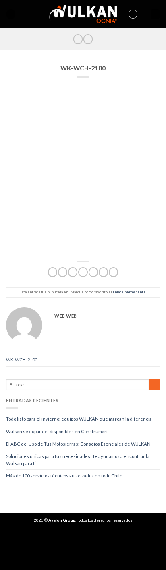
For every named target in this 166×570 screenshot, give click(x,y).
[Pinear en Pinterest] (93, 272)
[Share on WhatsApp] (52, 272)
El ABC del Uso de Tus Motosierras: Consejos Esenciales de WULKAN (78, 443)
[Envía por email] (82, 272)
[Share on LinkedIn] (113, 272)
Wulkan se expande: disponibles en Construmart (57, 431)
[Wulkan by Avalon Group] (83, 14)
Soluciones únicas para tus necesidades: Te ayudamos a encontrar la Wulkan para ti (77, 460)
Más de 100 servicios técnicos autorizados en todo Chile (64, 475)
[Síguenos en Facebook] (78, 39)
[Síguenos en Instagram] (88, 39)
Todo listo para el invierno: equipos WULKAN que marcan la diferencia (79, 418)
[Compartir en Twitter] (72, 272)
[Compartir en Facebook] (62, 272)
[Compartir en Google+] (103, 272)
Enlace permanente (129, 292)
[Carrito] (155, 14)
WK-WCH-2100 (21, 359)
